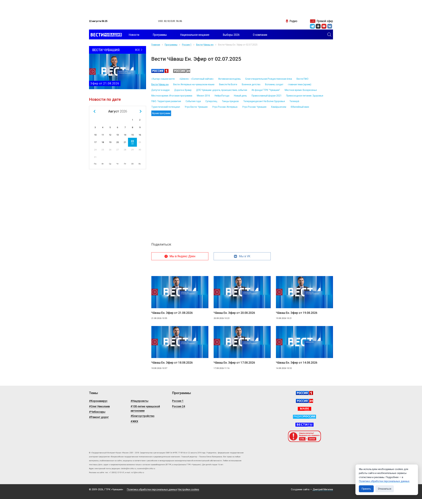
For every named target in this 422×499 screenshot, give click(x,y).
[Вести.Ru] (304, 401)
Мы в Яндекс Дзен (182, 256)
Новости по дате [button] (105, 99)
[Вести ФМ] (304, 425)
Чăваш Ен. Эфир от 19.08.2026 (296, 312)
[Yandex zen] (318, 26)
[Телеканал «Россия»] (304, 393)
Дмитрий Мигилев (323, 489)
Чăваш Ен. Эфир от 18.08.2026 (172, 362)
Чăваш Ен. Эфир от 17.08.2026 (234, 362)
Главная (155, 44)
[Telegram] (312, 26)
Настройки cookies (188, 489)
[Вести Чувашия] (105, 34)
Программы (171, 44)
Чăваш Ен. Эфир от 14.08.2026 (296, 362)
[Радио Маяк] (304, 409)
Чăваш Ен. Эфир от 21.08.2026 (172, 312)
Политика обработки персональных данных (152, 489)
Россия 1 (187, 44)
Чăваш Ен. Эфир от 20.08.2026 (234, 312)
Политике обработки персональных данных (384, 481)
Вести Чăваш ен (204, 44)
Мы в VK (244, 256)
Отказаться (384, 488)
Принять (366, 488)
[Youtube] (323, 26)
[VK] (329, 26)
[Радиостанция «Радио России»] (304, 417)
